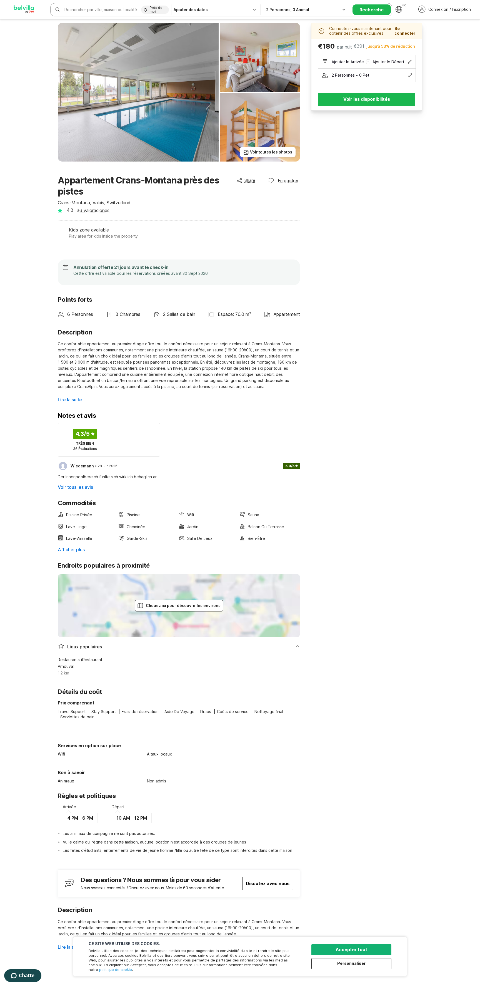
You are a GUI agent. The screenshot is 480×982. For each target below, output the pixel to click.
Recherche (371, 9)
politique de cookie (115, 969)
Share (249, 180)
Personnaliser (351, 963)
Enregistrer (288, 180)
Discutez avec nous (267, 883)
